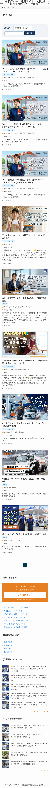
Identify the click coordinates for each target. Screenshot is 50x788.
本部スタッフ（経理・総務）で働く (17, 620)
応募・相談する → (25, 595)
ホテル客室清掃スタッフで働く (15, 624)
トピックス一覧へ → (41, 770)
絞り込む (30, 33)
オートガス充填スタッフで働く (15, 617)
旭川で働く (8, 648)
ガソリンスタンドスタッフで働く (16, 608)
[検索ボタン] (48, 3)
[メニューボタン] (1, 3)
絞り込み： (8, 28)
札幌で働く (8, 642)
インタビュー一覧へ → (41, 711)
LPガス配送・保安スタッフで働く (16, 614)
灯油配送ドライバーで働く (14, 611)
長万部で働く (9, 652)
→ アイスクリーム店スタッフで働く (15, 627)
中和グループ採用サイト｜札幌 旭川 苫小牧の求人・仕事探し (25, 2)
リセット (39, 33)
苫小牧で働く (9, 645)
